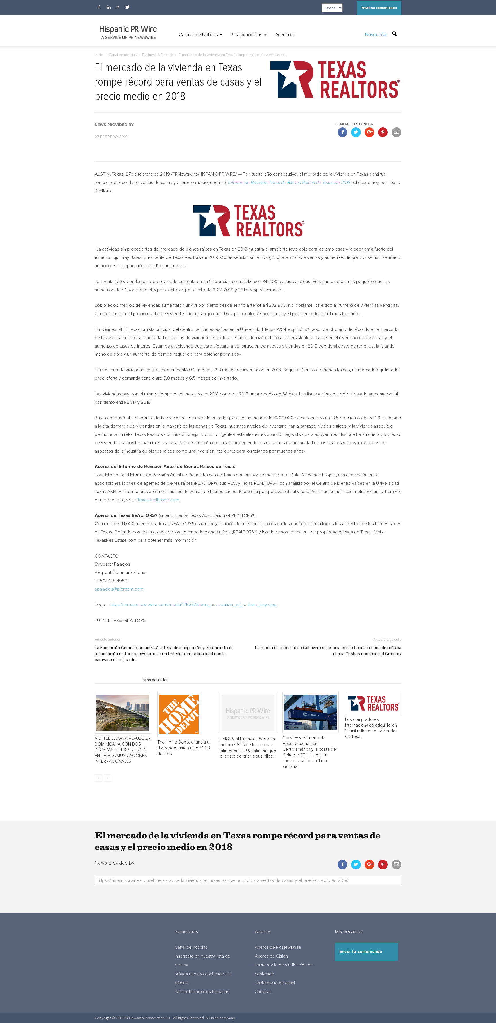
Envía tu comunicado (360, 952)
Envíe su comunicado (379, 7)
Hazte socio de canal (275, 983)
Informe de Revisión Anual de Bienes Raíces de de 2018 (289, 182)
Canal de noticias (191, 947)
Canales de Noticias (198, 34)
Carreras (263, 992)
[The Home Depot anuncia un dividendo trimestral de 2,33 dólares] (185, 714)
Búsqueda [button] (376, 34)
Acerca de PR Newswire (278, 947)
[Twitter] (127, 7)
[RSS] (118, 7)
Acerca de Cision (271, 956)
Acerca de (285, 34)
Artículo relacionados (117, 680)
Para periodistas (246, 34)
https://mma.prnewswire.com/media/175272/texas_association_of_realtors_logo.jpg (193, 604)
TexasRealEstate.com (158, 500)
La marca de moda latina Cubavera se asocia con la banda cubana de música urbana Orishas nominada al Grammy (328, 650)
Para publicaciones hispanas (202, 992)
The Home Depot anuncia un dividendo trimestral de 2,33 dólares (184, 748)
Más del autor (155, 680)
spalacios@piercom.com (119, 589)
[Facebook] (99, 7)
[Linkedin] (108, 7)
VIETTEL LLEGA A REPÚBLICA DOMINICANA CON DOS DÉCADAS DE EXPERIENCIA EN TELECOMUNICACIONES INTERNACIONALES (122, 750)
